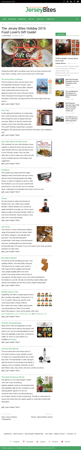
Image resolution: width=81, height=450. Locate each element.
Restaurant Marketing (34, 434)
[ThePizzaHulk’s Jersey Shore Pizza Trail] (67, 47)
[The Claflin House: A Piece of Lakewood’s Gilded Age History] (59, 119)
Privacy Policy (59, 434)
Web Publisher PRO (49, 448)
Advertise (8, 434)
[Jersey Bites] (40, 10)
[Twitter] (78, 1)
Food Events (12, 19)
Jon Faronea (7, 35)
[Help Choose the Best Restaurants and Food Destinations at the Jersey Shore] (59, 81)
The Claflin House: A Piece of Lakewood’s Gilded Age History (71, 118)
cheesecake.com (25, 314)
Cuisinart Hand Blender (10, 349)
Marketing (22, 19)
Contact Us (50, 19)
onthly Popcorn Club (10, 292)
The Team (48, 434)
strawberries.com (41, 314)
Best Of (31, 19)
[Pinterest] (74, 1)
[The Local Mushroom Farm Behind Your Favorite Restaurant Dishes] (59, 93)
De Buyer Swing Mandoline (11, 323)
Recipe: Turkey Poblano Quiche (42, 417)
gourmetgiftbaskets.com (9, 314)
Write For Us (18, 434)
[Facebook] (64, 1)
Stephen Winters (60, 63)
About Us (40, 19)
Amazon (13, 339)
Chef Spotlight (11, 24)
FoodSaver (5, 170)
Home (4, 19)
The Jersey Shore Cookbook (11, 79)
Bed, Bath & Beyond (8, 258)
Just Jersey (5, 227)
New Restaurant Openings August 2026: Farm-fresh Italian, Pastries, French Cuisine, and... (72, 106)
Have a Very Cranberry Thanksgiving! (9, 418)
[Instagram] (67, 1)
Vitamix (4, 198)
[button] (77, 19)
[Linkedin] (71, 1)
